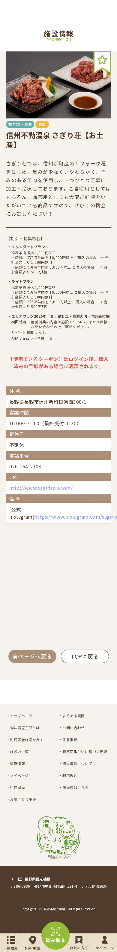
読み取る (56, 940)
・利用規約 (68, 775)
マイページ (104, 947)
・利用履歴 (15, 787)
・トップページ (19, 715)
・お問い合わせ (72, 727)
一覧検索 (10, 948)
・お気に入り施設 (21, 799)
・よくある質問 (72, 715)
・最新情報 (15, 763)
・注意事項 (68, 739)
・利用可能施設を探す (25, 739)
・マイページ (17, 775)
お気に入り (79, 947)
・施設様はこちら (73, 787)
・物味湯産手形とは (23, 727)
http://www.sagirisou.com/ (41, 487)
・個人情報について (75, 763)
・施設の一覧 (17, 751)
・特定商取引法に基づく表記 (83, 751)
